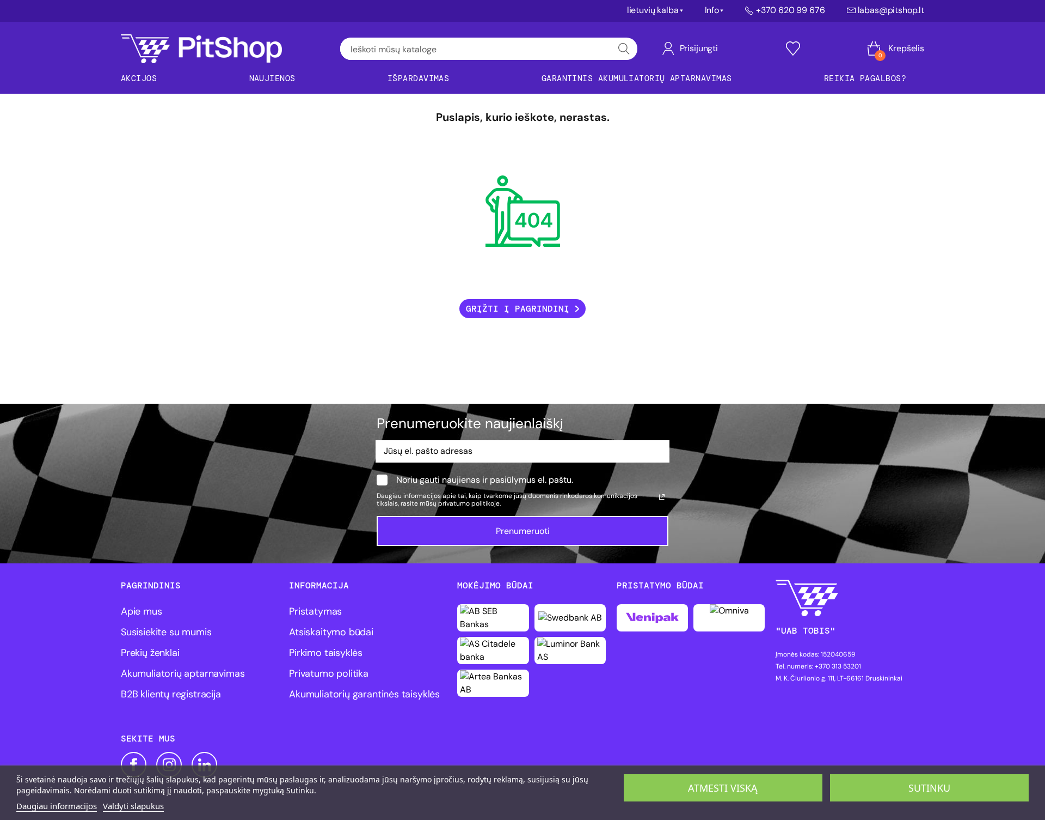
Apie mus (141, 611)
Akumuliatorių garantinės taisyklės (364, 694)
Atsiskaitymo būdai (331, 632)
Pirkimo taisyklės (325, 652)
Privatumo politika (328, 673)
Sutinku (929, 787)
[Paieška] (624, 48)
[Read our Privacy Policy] (661, 496)
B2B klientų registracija (171, 694)
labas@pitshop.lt (891, 10)
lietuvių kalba (653, 10)
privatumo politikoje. (469, 503)
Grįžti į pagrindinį (517, 308)
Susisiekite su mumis (166, 632)
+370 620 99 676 (790, 10)
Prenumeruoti (523, 531)
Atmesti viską (723, 787)
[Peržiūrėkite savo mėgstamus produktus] (793, 48)
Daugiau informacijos (56, 805)
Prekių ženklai (150, 652)
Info (712, 10)
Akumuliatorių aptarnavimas (182, 673)
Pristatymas (315, 611)
